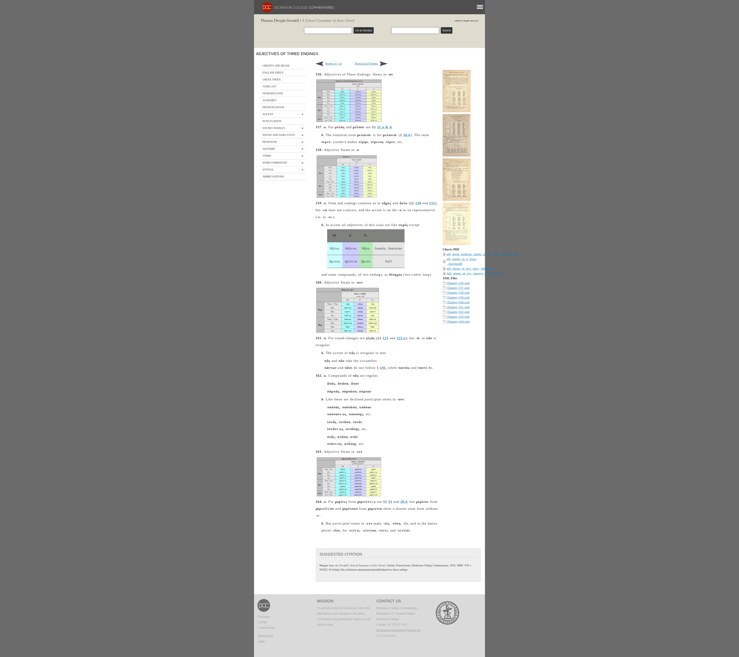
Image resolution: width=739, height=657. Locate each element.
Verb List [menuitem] (269, 86)
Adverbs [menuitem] (267, 149)
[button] (457, 92)
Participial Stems (366, 63)
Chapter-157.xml (458, 288)
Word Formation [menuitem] (273, 163)
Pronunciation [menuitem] (273, 107)
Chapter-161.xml (458, 307)
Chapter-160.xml (458, 302)
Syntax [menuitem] (266, 170)
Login (261, 641)
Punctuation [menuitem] (271, 121)
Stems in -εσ (333, 63)
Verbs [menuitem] (265, 156)
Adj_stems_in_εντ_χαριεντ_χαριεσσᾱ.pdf (474, 273)
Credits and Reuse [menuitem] (276, 65)
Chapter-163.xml (458, 317)
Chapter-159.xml (458, 297)
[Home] (296, 6)
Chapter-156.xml (458, 283)
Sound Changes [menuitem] (272, 129)
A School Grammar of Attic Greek (328, 20)
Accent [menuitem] (266, 115)
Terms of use (265, 635)
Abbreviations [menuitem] (273, 176)
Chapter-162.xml (458, 312)
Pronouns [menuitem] (268, 143)
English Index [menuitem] (272, 72)
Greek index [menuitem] (271, 79)
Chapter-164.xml (458, 321)
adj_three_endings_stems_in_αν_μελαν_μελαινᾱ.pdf (482, 254)
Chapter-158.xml (458, 293)
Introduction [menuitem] (272, 93)
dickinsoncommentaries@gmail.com (398, 630)
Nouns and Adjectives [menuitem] (277, 136)
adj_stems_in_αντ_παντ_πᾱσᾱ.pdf (469, 268)
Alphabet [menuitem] (269, 100)
